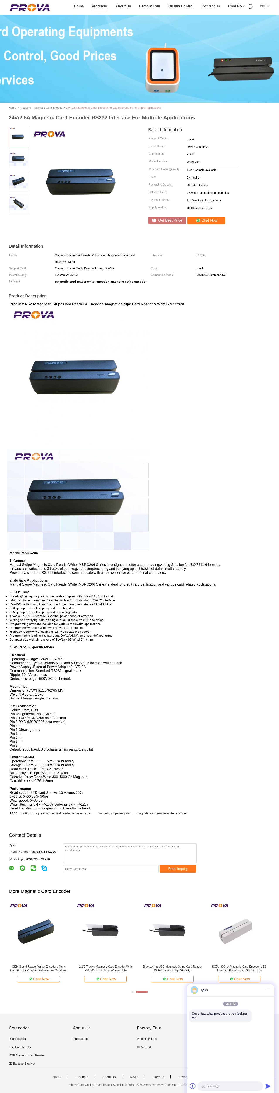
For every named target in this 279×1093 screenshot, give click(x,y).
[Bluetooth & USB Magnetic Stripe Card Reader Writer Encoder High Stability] (172, 931)
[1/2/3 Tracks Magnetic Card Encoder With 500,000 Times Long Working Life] (105, 931)
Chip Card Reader (20, 1047)
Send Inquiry (178, 869)
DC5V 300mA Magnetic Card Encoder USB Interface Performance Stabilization (239, 968)
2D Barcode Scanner (22, 1063)
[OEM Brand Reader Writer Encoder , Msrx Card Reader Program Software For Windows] (38, 931)
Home (79, 6)
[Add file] (193, 1086)
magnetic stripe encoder (114, 813)
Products (99, 6)
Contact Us (211, 6)
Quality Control (180, 6)
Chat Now (236, 6)
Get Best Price (169, 220)
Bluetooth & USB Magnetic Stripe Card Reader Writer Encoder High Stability (172, 968)
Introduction (80, 1038)
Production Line (147, 1038)
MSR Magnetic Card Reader (26, 1055)
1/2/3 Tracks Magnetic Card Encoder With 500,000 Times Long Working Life (105, 968)
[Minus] (268, 990)
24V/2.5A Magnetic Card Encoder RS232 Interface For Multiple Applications (113, 107)
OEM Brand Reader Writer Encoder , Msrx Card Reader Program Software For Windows (38, 968)
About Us (123, 6)
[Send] (268, 1086)
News (134, 1076)
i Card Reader (17, 1038)
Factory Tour (149, 6)
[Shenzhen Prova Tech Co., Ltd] (30, 8)
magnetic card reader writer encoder (162, 813)
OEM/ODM (144, 1047)
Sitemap (158, 1076)
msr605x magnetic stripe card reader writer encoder (55, 813)
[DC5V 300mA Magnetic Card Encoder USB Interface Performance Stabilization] (239, 931)
